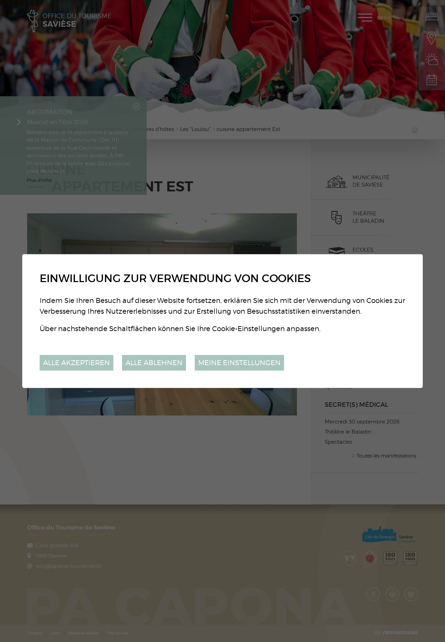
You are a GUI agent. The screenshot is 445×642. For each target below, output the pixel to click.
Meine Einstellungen (239, 362)
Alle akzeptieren (76, 362)
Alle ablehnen (154, 362)
